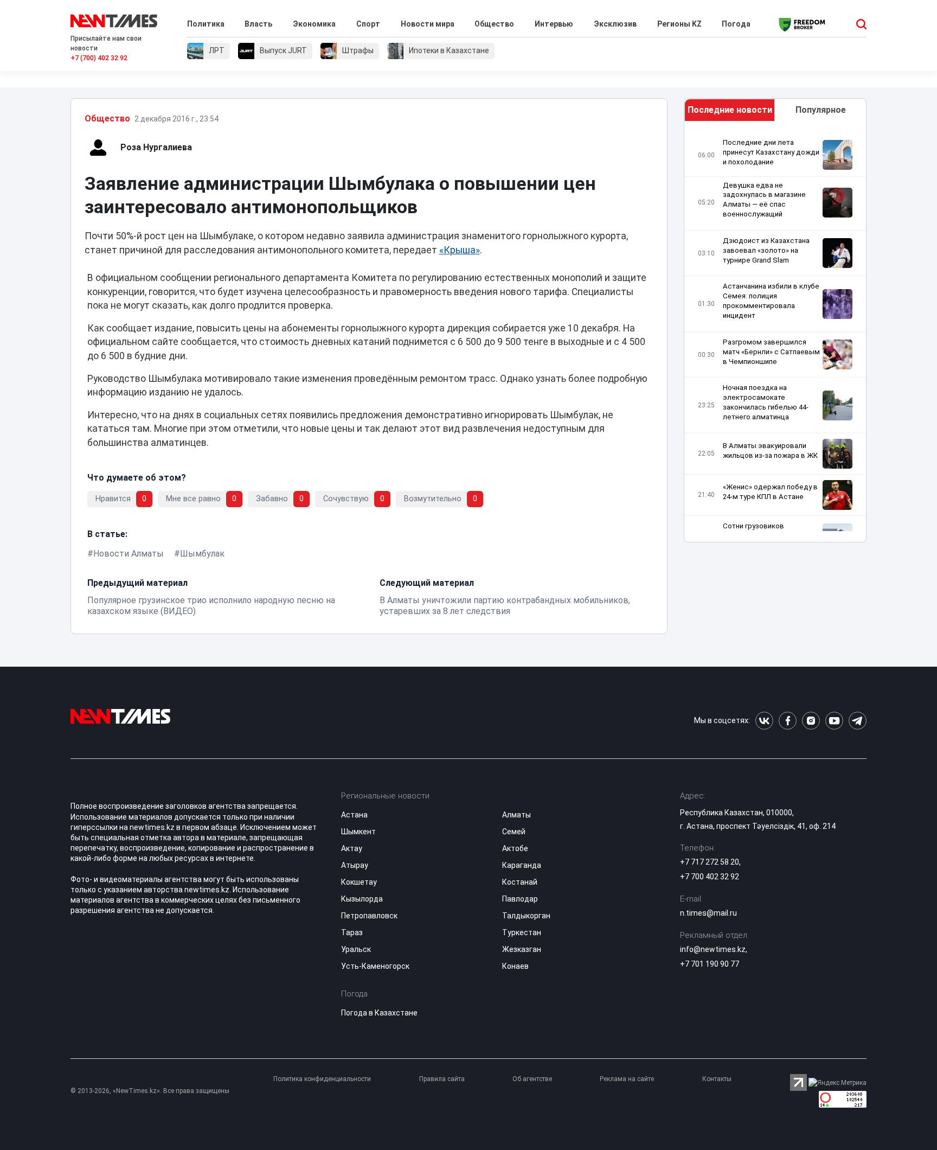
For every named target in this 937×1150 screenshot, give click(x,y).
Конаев (515, 966)
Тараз (352, 932)
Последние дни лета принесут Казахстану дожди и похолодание (771, 152)
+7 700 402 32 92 (709, 876)
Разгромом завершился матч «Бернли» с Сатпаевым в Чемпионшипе (771, 352)
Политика (205, 24)
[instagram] (811, 721)
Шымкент (358, 831)
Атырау (354, 865)
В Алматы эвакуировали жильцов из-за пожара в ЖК (770, 450)
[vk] (764, 721)
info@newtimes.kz (713, 949)
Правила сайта (442, 1079)
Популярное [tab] (820, 110)
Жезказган (521, 949)
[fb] (788, 721)
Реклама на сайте (627, 1079)
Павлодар (520, 899)
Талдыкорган (526, 915)
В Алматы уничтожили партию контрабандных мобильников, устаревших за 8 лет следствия (505, 605)
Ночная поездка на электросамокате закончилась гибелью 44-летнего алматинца (765, 402)
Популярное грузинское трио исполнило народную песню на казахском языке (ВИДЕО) (211, 605)
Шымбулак (202, 553)
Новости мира (427, 24)
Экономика (314, 24)
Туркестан (521, 932)
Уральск (356, 949)
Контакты (716, 1079)
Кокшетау (359, 882)
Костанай (519, 882)
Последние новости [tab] (730, 110)
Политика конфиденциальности (322, 1079)
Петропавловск (369, 915)
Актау (351, 848)
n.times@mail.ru (708, 913)
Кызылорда (362, 899)
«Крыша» (459, 250)
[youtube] (834, 721)
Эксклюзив (615, 24)
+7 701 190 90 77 (709, 964)
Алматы (516, 814)
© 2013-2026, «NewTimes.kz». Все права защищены (149, 1091)
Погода (736, 24)
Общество (494, 24)
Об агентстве (532, 1079)
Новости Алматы (128, 553)
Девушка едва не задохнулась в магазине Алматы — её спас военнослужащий (764, 200)
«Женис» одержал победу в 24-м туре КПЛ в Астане (770, 492)
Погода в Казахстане (379, 1012)
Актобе (515, 848)
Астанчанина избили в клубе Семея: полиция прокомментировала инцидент (771, 301)
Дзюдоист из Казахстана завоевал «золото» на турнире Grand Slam (766, 250)
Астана (354, 814)
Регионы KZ (679, 24)
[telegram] (858, 721)
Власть (258, 24)
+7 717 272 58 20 (709, 862)
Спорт (368, 24)
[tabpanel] (775, 334)
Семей (513, 831)
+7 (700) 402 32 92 (98, 58)
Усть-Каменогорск (375, 966)
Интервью (554, 24)
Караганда (521, 865)
